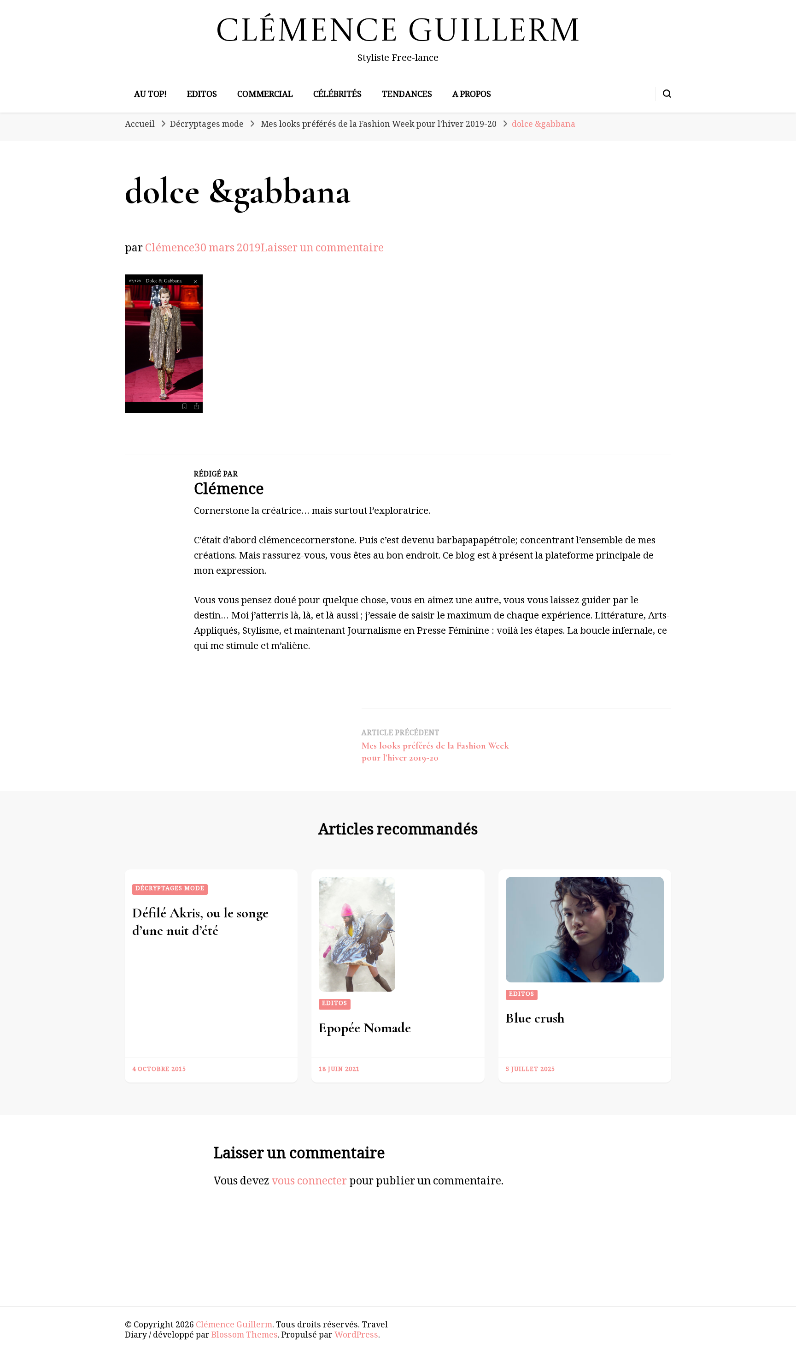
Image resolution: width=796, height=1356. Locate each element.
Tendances (407, 95)
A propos (471, 95)
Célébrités (337, 95)
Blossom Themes (244, 1336)
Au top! (150, 95)
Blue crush (535, 1018)
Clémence (169, 250)
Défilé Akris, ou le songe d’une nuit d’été (200, 921)
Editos (202, 95)
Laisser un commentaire (322, 250)
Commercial (265, 95)
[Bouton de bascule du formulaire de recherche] (667, 93)
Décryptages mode (207, 125)
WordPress (356, 1336)
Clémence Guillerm (398, 32)
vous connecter (309, 1183)
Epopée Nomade (365, 1027)
